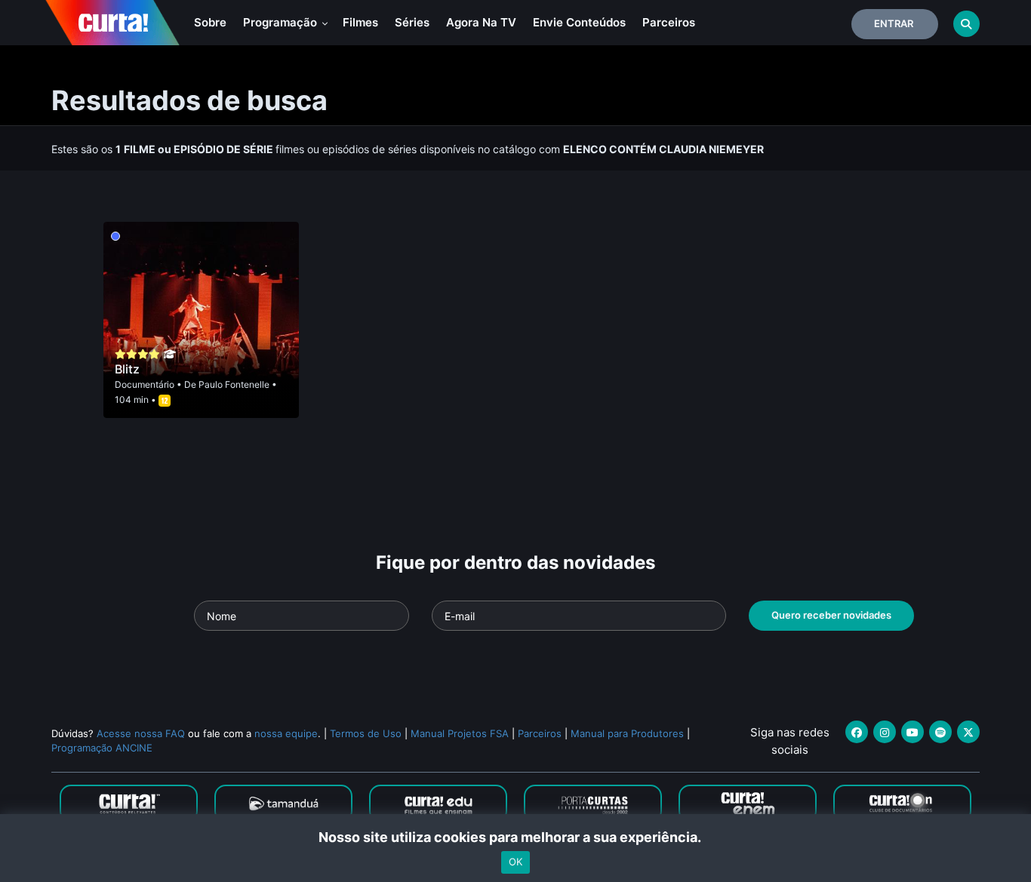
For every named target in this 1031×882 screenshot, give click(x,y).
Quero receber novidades (831, 615)
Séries (412, 22)
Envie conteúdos (579, 22)
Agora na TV (481, 22)
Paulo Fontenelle (234, 384)
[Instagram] (884, 732)
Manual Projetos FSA (460, 733)
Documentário (144, 384)
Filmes (360, 22)
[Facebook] (856, 732)
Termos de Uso (366, 733)
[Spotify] (940, 732)
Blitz (127, 368)
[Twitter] (968, 732)
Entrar (893, 23)
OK (515, 862)
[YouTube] (912, 732)
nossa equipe (286, 733)
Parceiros (668, 22)
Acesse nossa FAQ (141, 733)
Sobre (210, 22)
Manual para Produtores (627, 733)
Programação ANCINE (101, 748)
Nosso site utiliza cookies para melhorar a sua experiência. (516, 837)
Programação (281, 22)
